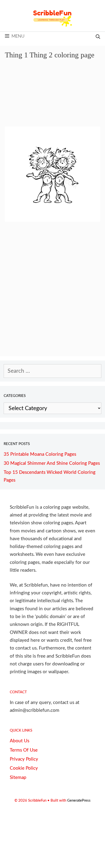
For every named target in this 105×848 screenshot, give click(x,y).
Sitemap (18, 777)
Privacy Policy (24, 759)
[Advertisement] (52, 96)
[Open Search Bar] (98, 37)
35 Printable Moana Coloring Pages (40, 454)
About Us (19, 741)
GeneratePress (79, 800)
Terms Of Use (24, 750)
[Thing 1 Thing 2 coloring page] (52, 220)
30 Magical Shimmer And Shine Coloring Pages (52, 463)
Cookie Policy (24, 768)
